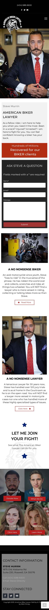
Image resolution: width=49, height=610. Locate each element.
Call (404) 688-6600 (14, 577)
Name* (6, 181)
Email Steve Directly (14, 581)
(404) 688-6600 (24, 5)
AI (38, 602)
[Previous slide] (5, 63)
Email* (6, 190)
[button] (45, 18)
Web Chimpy (25, 604)
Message (6, 200)
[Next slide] (43, 63)
